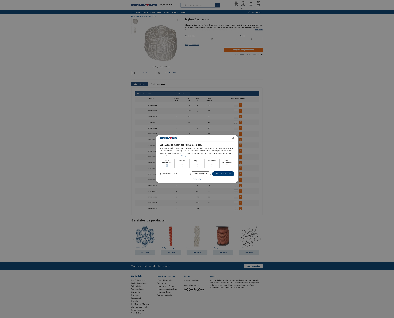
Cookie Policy (197, 179)
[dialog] (197, 159)
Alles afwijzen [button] (200, 174)
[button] (169, 174)
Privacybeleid (185, 156)
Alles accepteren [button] (223, 174)
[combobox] (233, 138)
